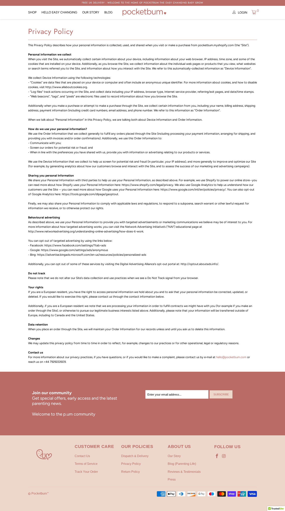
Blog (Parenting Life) (182, 463)
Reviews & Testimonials (184, 471)
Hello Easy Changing (59, 12)
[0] (254, 12)
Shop (32, 12)
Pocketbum (39, 493)
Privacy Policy (131, 463)
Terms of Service (86, 463)
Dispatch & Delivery (135, 456)
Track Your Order (86, 471)
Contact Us (82, 456)
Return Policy (130, 471)
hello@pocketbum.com (231, 357)
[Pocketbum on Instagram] (224, 456)
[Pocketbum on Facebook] (217, 456)
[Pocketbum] (144, 12)
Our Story (90, 12)
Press (172, 479)
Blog (108, 12)
